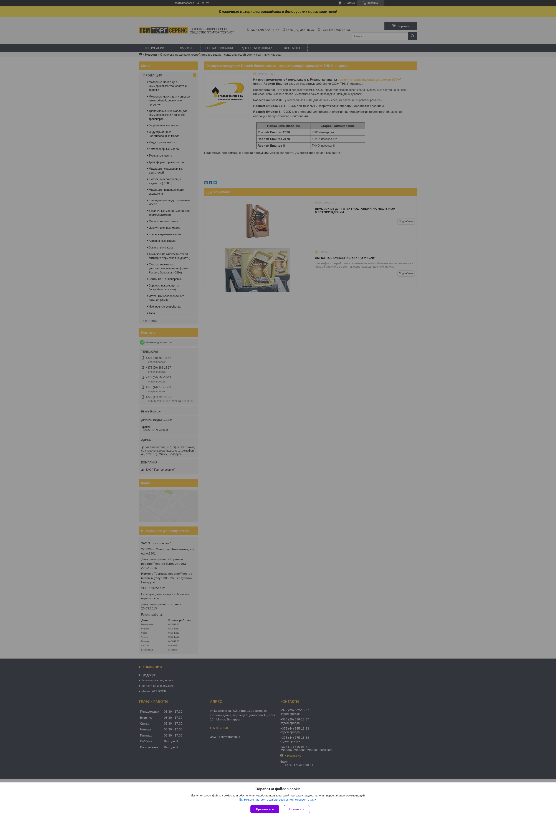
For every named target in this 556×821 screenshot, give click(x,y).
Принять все (265, 809)
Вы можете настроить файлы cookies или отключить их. (276, 799)
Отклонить (296, 809)
